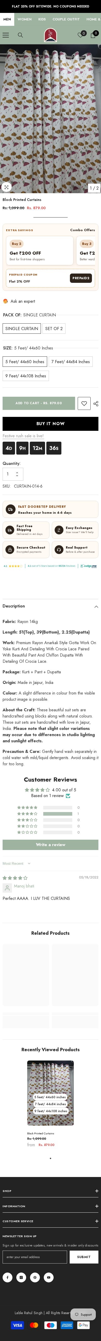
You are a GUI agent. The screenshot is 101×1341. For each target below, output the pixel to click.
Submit (84, 1257)
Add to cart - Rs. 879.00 (39, 403)
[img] (15, 878)
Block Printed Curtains (40, 1133)
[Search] (20, 35)
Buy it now (51, 424)
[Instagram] (21, 1277)
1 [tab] (50, 1158)
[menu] (6, 35)
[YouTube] (49, 1277)
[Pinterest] (35, 1277)
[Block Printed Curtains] (50, 1093)
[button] (27, 814)
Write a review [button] (50, 845)
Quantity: (11, 463)
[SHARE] (94, 403)
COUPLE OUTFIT (66, 19)
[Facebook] (7, 1277)
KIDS (42, 19)
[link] (84, 403)
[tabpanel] (50, 1106)
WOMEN (25, 19)
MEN (7, 19)
